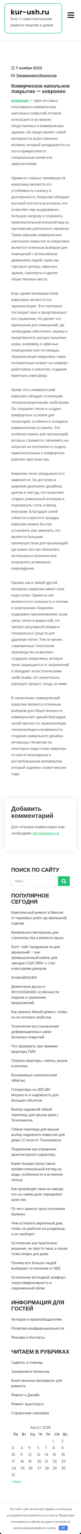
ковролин (20, 100)
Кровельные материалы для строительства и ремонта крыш (37, 935)
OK (63, 1528)
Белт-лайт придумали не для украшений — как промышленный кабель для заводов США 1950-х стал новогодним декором (35, 957)
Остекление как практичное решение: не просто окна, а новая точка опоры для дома (39, 1248)
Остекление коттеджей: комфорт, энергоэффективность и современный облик (38, 1283)
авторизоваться (45, 833)
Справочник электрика (30, 1413)
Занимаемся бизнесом (36, 75)
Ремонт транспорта (27, 1404)
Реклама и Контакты (28, 1337)
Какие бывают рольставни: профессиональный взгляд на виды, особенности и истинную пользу (37, 1171)
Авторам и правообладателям (36, 1319)
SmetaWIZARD (24, 977)
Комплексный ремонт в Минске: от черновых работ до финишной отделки (39, 918)
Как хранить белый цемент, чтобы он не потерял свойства (39, 1014)
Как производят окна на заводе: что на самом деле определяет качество (37, 1194)
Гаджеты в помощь (27, 1362)
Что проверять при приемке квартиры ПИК (34, 1049)
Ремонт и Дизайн (25, 1395)
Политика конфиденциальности (37, 1328)
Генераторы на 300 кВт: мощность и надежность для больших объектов (34, 1095)
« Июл (16, 1481)
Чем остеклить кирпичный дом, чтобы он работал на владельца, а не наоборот (38, 1229)
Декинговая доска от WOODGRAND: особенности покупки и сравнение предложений (35, 994)
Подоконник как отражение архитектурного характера (33, 1152)
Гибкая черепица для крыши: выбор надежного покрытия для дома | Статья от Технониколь (38, 1135)
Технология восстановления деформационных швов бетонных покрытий (35, 1032)
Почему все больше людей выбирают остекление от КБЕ (36, 1265)
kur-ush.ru (30, 12)
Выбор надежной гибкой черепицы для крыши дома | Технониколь (34, 1115)
